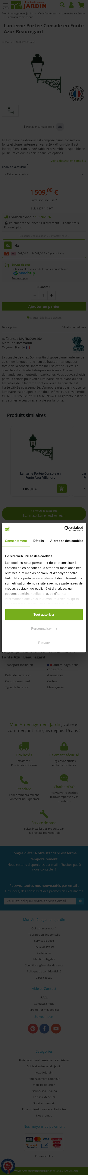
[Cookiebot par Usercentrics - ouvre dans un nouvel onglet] (64, 529)
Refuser (44, 642)
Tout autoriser (44, 614)
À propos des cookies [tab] (66, 540)
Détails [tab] (38, 540)
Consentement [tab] (16, 540)
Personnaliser (41, 628)
